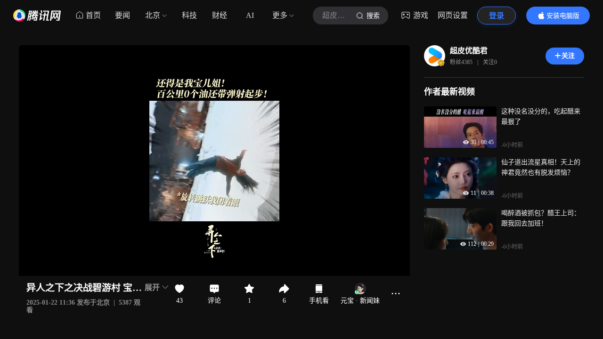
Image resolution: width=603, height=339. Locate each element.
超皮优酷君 (469, 51)
